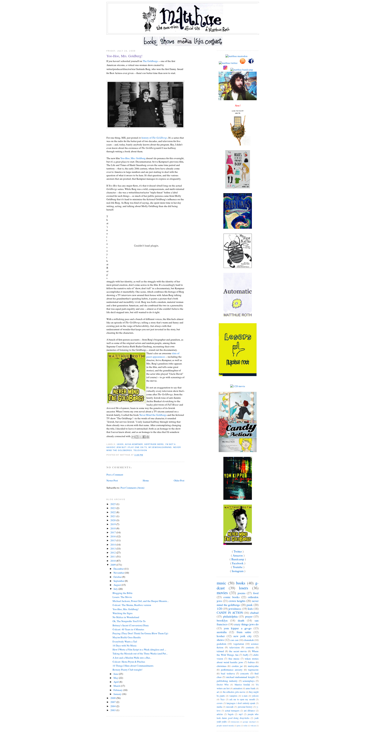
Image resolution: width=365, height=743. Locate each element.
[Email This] (133, 437)
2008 (113, 698)
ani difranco (249, 710)
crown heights (237, 601)
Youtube (238, 567)
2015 (113, 540)
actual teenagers (232, 710)
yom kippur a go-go (238, 628)
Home (146, 480)
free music (234, 658)
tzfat (245, 725)
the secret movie (238, 651)
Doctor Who (223, 684)
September (119, 581)
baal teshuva (228, 673)
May (116, 677)
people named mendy (225, 725)
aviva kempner (134, 444)
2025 (113, 504)
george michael (249, 721)
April (116, 681)
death (241, 620)
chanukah (249, 640)
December (118, 568)
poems (241, 593)
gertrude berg (153, 444)
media (219, 706)
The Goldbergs (150, 61)
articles (220, 714)
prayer (248, 616)
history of (154, 137)
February (118, 690)
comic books (231, 597)
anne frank (250, 688)
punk (250, 605)
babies (251, 662)
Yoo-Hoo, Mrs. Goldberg (133, 158)
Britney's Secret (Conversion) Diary (131, 625)
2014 (113, 544)
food (256, 593)
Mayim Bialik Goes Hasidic (127, 637)
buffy (246, 654)
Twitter (238, 551)
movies (222, 592)
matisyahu (253, 666)
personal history (245, 706)
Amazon (238, 555)
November (119, 572)
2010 (113, 560)
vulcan (253, 725)
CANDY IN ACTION (230, 612)
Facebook (238, 563)
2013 (113, 548)
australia (222, 632)
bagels (231, 714)
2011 (113, 556)
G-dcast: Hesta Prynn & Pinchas (129, 661)
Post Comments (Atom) (132, 487)
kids (250, 608)
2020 (113, 520)
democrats (235, 721)
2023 (113, 508)
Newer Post (112, 480)
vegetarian (238, 643)
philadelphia (230, 616)
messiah (229, 706)
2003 (113, 710)
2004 (113, 706)
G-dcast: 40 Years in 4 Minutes (128, 629)
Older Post (179, 480)
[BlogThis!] (137, 437)
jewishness (235, 608)
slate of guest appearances (162, 355)
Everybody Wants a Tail (125, 641)
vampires (233, 695)
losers (243, 588)
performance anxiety (232, 669)
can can (234, 640)
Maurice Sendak (242, 684)
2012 (113, 552)
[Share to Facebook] (144, 437)
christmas (221, 666)
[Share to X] (140, 437)
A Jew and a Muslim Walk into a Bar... (132, 657)
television (140, 450)
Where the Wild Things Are (238, 653)
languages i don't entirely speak (241, 703)
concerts (244, 673)
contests (250, 647)
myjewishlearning (159, 447)
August (117, 585)
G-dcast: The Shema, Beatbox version (132, 605)
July (115, 589)
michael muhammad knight (240, 677)
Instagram (238, 571)
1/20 (219, 608)
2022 (113, 512)
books (240, 583)
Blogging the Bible (123, 593)
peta (238, 725)
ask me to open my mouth (242, 699)
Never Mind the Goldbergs (153, 415)
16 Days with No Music (125, 645)
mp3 (241, 714)
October (117, 577)
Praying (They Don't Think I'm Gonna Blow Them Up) (140, 633)
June (116, 674)
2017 (113, 532)
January (117, 694)
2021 (113, 516)
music (221, 583)
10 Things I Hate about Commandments (133, 665)
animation (237, 688)
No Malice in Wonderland (126, 617)
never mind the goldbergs (238, 603)
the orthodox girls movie (234, 692)
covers (220, 703)
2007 (113, 702)
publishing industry (227, 681)
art (218, 692)
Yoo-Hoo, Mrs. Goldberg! (124, 56)
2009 (113, 564)
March (117, 685)
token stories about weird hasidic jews (238, 660)
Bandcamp (237, 559)
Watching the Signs (123, 613)
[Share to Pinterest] (148, 437)
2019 (113, 524)
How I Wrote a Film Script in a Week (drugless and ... (139, 649)
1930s (120, 444)
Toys (222, 699)
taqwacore (253, 669)
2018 (113, 528)
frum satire (244, 632)
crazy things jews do (246, 624)
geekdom (221, 643)
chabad (254, 612)
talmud (220, 651)
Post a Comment (114, 474)
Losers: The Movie (122, 597)
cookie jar (237, 666)
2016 (113, 536)
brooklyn (222, 620)
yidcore (255, 695)
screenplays (249, 681)
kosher (221, 636)
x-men (245, 695)
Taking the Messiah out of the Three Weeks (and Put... (140, 653)
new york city (242, 636)
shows (220, 640)
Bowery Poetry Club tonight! (127, 669)
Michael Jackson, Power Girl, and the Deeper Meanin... (141, 601)
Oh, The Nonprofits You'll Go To (129, 621)
